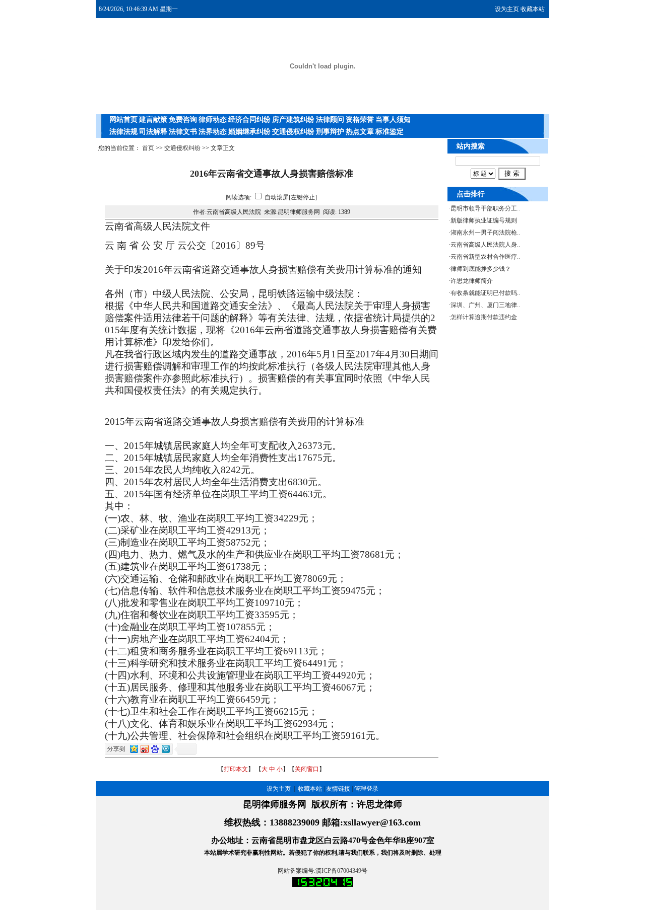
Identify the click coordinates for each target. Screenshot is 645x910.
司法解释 (153, 131)
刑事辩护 (330, 131)
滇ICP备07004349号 (341, 870)
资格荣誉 (360, 119)
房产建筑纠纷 (293, 119)
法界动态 (213, 131)
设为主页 (507, 9)
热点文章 (360, 131)
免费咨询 (183, 119)
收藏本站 (533, 9)
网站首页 (123, 119)
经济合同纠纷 (249, 119)
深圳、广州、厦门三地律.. (485, 305)
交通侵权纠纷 (293, 131)
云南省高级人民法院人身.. (485, 244)
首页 (148, 147)
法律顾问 (330, 119)
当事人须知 (393, 119)
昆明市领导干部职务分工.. (485, 208)
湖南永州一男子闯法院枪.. (485, 232)
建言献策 (153, 119)
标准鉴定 (389, 131)
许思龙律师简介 (471, 280)
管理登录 (366, 788)
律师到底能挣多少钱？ (480, 268)
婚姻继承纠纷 (249, 131)
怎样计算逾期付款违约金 (483, 317)
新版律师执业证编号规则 (483, 220)
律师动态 (213, 119)
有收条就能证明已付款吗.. (485, 292)
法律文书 (183, 131)
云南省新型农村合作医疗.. (485, 256)
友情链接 (338, 788)
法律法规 (123, 131)
